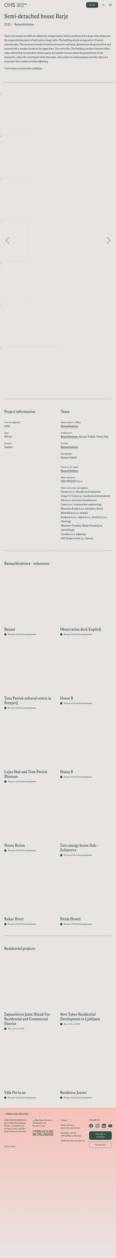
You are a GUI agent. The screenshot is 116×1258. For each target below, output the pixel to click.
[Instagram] (97, 1126)
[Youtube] (110, 1126)
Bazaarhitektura (69, 426)
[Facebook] (91, 1126)
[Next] (108, 240)
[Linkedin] (103, 1126)
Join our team (100, 1145)
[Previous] (7, 240)
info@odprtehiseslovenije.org (73, 1141)
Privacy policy (10, 1146)
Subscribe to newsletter (100, 1135)
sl (103, 5)
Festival (92, 5)
